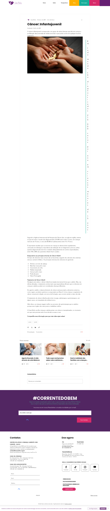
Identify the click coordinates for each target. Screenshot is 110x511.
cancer (29, 322)
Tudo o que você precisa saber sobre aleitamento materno (55, 359)
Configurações (93, 508)
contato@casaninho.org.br (17, 450)
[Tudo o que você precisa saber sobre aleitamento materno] (55, 349)
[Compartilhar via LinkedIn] (35, 327)
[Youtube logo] (94, 466)
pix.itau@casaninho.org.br (68, 446)
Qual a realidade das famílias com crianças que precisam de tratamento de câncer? (78, 359)
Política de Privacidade (74, 508)
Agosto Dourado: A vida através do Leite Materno (31, 359)
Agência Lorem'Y (68, 503)
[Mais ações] (82, 20)
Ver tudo (88, 340)
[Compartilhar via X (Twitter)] (31, 327)
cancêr (35, 322)
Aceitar (103, 508)
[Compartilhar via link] (39, 327)
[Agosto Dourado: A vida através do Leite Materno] (31, 349)
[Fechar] (108, 508)
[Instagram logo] (85, 467)
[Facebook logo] (66, 467)
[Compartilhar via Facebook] (28, 327)
